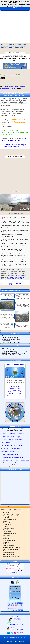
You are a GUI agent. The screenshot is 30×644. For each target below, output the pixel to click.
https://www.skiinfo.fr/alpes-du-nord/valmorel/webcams (15, 146)
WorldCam (5, 348)
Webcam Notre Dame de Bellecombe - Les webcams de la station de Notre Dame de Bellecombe (13, 245)
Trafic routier (7, 551)
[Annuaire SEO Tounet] (19, 570)
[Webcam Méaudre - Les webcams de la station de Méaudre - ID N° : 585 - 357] (22, 325)
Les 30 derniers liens (13, 342)
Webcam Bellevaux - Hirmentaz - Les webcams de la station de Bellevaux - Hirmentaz (15, 221)
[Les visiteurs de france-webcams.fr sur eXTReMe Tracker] (17, 582)
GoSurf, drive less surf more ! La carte (14, 351)
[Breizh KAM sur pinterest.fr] (18, 633)
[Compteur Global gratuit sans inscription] (15, 593)
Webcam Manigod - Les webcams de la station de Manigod (15, 226)
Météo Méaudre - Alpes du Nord (11, 451)
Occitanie (6, 542)
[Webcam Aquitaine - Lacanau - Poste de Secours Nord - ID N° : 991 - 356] (7, 296)
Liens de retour (7, 340)
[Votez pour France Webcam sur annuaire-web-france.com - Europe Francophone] (19, 564)
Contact (17, 616)
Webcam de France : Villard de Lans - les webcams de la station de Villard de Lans (13, 250)
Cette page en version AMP (15, 284)
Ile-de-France (7, 530)
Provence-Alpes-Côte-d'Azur (12, 547)
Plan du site (16, 618)
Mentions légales (17, 622)
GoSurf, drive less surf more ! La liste (14, 353)
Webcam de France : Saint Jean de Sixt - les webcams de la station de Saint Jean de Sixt (14, 260)
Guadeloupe (7, 524)
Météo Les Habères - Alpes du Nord (12, 457)
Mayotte (5, 537)
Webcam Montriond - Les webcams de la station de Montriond (13, 235)
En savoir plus (15, 6)
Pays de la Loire (8, 546)
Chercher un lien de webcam (11, 339)
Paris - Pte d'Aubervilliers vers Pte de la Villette (15, 460)
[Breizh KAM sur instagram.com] (15, 633)
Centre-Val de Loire (9, 519)
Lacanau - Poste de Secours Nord (12, 439)
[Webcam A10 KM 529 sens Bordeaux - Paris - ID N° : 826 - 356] (7, 305)
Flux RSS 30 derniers (17, 629)
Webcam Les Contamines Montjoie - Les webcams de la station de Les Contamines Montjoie (13, 255)
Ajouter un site (6, 336)
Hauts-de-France (8, 528)
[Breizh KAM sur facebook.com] (8, 633)
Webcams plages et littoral (11, 556)
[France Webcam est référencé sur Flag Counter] (15, 606)
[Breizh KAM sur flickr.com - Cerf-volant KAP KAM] (21, 633)
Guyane (5, 526)
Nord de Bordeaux (7, 442)
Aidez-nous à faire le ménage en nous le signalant (12, 278)
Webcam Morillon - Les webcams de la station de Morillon (14, 230)
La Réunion (7, 531)
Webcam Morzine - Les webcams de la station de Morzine (14, 239)
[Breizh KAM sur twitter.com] (12, 633)
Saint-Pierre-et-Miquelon (11, 549)
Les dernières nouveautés (10, 337)
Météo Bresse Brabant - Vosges (11, 436)
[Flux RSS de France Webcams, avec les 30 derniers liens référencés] (4, 342)
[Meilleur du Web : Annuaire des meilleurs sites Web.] (10, 570)
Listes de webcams (9, 533)
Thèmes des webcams (15, 507)
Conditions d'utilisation (16, 624)
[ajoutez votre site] (15, 572)
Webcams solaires (9, 558)
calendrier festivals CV (16, 628)
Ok (22, 6)
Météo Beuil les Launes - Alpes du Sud (13, 434)
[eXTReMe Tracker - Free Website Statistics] (12, 582)
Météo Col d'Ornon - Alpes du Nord (12, 445)
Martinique (6, 535)
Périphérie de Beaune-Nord (10, 454)
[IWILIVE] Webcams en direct (11, 354)
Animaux (6, 512)
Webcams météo (8, 554)
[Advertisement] (15, 26)
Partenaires (7, 544)
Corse (5, 521)
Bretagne (6, 517)
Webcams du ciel (8, 552)
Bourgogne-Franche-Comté (12, 516)
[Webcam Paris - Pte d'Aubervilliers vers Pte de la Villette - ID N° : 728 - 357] (22, 316)
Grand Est (6, 523)
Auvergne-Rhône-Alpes (11, 514)
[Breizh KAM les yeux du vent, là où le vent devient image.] (15, 413)
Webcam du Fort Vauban (10, 350)
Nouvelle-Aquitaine (9, 540)
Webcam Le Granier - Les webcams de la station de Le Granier (13, 265)
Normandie (6, 538)
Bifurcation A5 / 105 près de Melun (12, 448)
